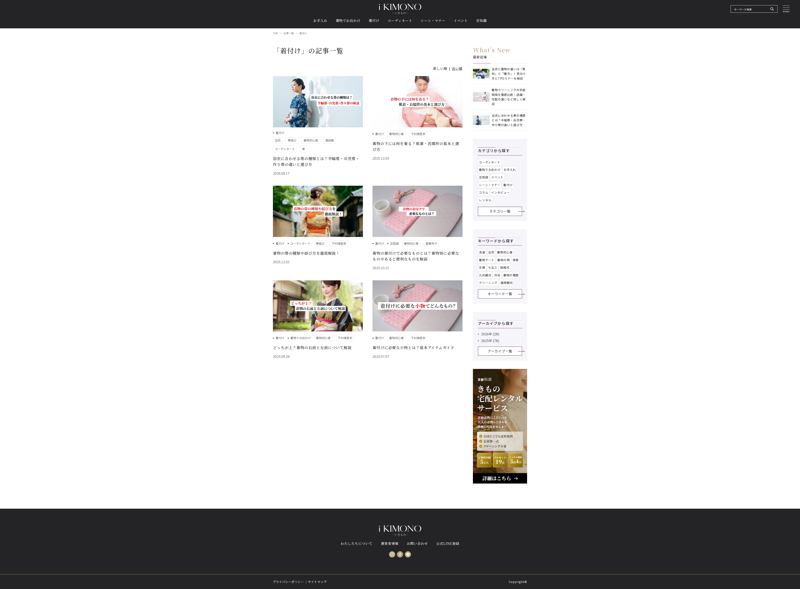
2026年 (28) (490, 334)
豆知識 (394, 243)
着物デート (486, 260)
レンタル (485, 200)
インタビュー (500, 192)
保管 (516, 260)
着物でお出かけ (300, 338)
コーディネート (285, 149)
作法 (497, 275)
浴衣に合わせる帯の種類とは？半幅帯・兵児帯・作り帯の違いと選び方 (509, 120)
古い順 (457, 68)
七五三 (493, 267)
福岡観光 (506, 283)
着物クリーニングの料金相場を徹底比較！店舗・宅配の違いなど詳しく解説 (509, 97)
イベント (497, 177)
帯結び (292, 140)
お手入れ (510, 170)
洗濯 (482, 252)
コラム (483, 192)
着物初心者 (311, 140)
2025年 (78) (490, 340)
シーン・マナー (489, 185)
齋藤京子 (431, 243)
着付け (280, 133)
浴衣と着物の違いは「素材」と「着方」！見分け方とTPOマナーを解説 (509, 73)
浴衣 (278, 140)
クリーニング (488, 283)
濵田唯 (329, 140)
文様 (482, 267)
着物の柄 (503, 260)
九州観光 (485, 275)
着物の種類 (511, 275)
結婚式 (505, 267)
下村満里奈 (418, 134)
